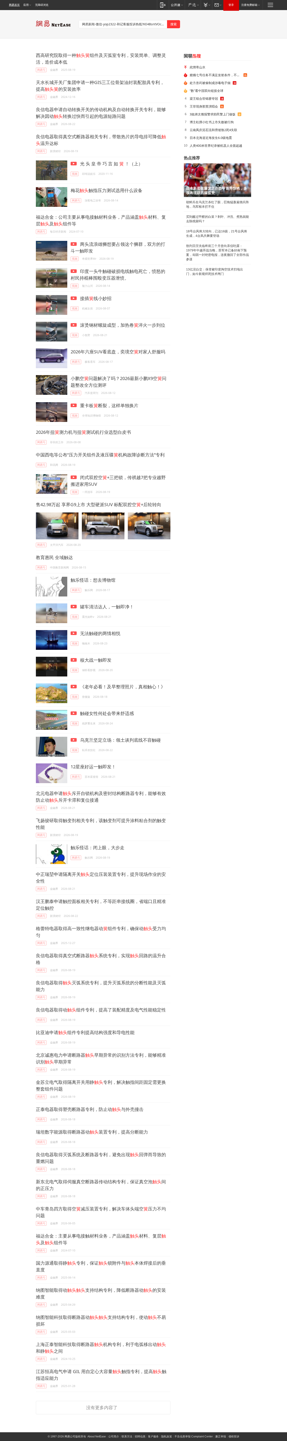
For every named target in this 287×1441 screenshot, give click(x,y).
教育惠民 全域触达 (54, 557)
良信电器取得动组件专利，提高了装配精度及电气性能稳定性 (101, 1010)
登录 (231, 4)
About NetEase (96, 1436)
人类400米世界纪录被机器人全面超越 (216, 145)
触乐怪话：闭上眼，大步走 (97, 848)
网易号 (41, 70)
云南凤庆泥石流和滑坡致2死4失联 (213, 130)
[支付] (206, 5)
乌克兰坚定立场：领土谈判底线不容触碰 (120, 740)
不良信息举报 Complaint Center (193, 1436)
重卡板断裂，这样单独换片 (108, 405)
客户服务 (153, 1436)
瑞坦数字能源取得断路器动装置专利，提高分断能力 (92, 1132)
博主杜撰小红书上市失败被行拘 (212, 122)
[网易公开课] (177, 5)
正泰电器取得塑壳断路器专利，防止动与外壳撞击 (90, 1109)
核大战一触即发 (95, 660)
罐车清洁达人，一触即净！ (106, 607)
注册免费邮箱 (249, 4)
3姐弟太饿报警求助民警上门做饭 (212, 114)
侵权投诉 (233, 1436)
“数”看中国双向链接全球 (206, 91)
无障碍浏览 (41, 4)
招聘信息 (140, 1436)
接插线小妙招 (95, 298)
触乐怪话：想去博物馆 (93, 580)
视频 (74, 174)
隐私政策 (166, 1436)
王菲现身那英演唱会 (204, 106)
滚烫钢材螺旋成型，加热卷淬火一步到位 (122, 325)
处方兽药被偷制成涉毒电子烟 (210, 83)
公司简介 (113, 1436)
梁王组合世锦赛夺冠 (204, 98)
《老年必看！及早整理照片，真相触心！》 (122, 687)
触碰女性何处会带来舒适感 (106, 713)
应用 (26, 4)
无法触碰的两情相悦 (99, 633)
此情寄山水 (197, 67)
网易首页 (14, 4)
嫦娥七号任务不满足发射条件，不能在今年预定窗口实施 (217, 75)
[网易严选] (193, 5)
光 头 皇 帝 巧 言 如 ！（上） (111, 164)
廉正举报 (220, 1436)
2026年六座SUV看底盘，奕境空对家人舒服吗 (118, 352)
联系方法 (127, 1436)
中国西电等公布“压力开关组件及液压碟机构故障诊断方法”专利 (100, 455)
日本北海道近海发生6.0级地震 (211, 138)
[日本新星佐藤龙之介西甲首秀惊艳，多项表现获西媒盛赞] (217, 180)
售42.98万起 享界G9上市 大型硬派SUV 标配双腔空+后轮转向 (98, 504)
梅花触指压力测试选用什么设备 (106, 190)
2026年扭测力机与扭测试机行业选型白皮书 (83, 432)
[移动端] (163, 5)
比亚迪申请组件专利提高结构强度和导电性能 (85, 1032)
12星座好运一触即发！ (93, 767)
